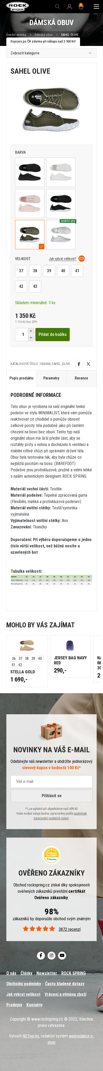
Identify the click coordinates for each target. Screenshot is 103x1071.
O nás (11, 973)
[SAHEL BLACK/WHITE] (61, 203)
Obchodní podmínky (23, 983)
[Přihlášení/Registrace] (69, 7)
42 (21, 286)
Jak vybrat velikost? (62, 259)
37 (21, 270)
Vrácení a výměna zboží (65, 994)
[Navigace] (96, 6)
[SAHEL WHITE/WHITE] (61, 172)
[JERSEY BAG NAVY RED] (70, 645)
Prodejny (14, 1004)
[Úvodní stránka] (17, 7)
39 (49, 270)
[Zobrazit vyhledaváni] (57, 6)
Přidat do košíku (53, 334)
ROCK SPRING (73, 973)
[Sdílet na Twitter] (88, 364)
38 (35, 270)
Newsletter (46, 973)
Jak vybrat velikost (23, 994)
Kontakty (34, 1004)
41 (77, 270)
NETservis (30, 1036)
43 (35, 286)
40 (63, 270)
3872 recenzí (69, 929)
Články (26, 973)
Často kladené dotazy (64, 983)
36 (14, 658)
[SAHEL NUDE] (29, 203)
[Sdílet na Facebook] (78, 364)
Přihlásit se (52, 795)
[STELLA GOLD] (27, 645)
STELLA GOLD (22, 671)
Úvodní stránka (16, 35)
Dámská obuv (44, 35)
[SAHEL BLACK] (29, 172)
